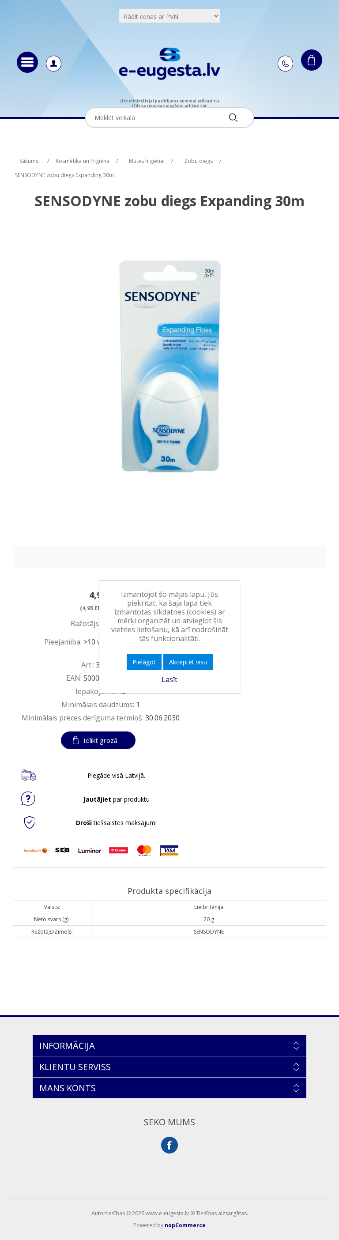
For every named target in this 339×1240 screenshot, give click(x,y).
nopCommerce (185, 1225)
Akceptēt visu (188, 662)
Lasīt (169, 679)
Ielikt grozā (100, 740)
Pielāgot (144, 662)
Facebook (169, 1145)
